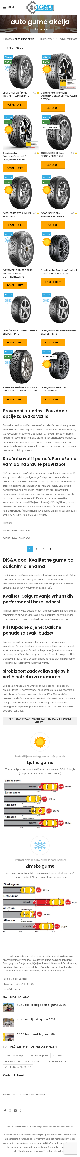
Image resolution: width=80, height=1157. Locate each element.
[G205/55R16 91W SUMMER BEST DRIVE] (59, 192)
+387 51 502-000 (24, 983)
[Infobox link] (40, 781)
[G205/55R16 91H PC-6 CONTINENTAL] (59, 366)
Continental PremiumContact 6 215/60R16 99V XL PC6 (59, 272)
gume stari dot (12, 1061)
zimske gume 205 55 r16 (18, 1067)
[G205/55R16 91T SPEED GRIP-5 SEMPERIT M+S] (59, 309)
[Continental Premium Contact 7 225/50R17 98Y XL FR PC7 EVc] (59, 71)
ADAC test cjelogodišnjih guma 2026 (41, 1005)
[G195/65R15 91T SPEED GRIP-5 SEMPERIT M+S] (21, 309)
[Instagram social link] (9, 1110)
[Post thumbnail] (8, 1007)
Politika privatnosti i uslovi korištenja (24, 1094)
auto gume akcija (14, 1055)
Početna (8, 38)
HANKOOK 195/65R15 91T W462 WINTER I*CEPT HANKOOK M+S (20, 389)
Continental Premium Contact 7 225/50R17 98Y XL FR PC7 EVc (59, 96)
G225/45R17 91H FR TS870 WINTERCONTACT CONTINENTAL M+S (18, 273)
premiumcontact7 (34, 1061)
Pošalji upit (15, 104)
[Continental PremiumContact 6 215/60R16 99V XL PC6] (59, 249)
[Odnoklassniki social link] (20, 1110)
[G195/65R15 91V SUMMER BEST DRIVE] (21, 192)
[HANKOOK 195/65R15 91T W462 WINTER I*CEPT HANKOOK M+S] (21, 366)
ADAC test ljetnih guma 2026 (36, 1019)
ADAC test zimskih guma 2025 (37, 1034)
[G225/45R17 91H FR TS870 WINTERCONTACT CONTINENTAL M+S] (21, 249)
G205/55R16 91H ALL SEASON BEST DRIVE (52, 154)
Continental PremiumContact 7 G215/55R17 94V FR (14, 156)
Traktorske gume (57, 1061)
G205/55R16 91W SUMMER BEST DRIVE (52, 215)
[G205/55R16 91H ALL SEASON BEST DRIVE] (59, 132)
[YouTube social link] (15, 1110)
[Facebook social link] (5, 1110)
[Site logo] (40, 7)
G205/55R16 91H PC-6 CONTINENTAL (53, 389)
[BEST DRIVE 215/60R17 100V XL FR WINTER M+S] (21, 71)
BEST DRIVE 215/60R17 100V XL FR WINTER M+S (16, 94)
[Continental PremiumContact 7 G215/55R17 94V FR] (21, 132)
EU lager (57, 1055)
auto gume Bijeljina (38, 1055)
